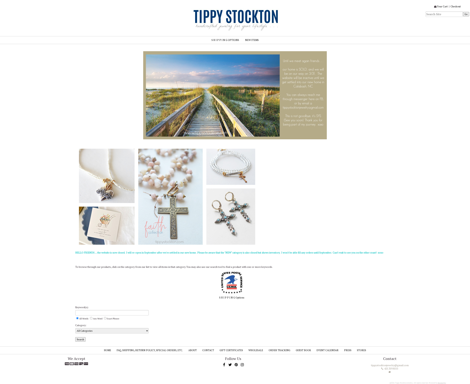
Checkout (456, 6)
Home (107, 350)
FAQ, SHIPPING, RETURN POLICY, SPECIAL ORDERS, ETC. (150, 350)
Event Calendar (328, 350)
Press (347, 350)
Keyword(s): (82, 307)
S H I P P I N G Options (225, 40)
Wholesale (255, 350)
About (192, 350)
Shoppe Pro (442, 383)
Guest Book (303, 350)
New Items (252, 40)
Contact (208, 350)
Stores (361, 350)
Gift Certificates (231, 350)
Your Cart (442, 6)
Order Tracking (279, 350)
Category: (80, 325)
